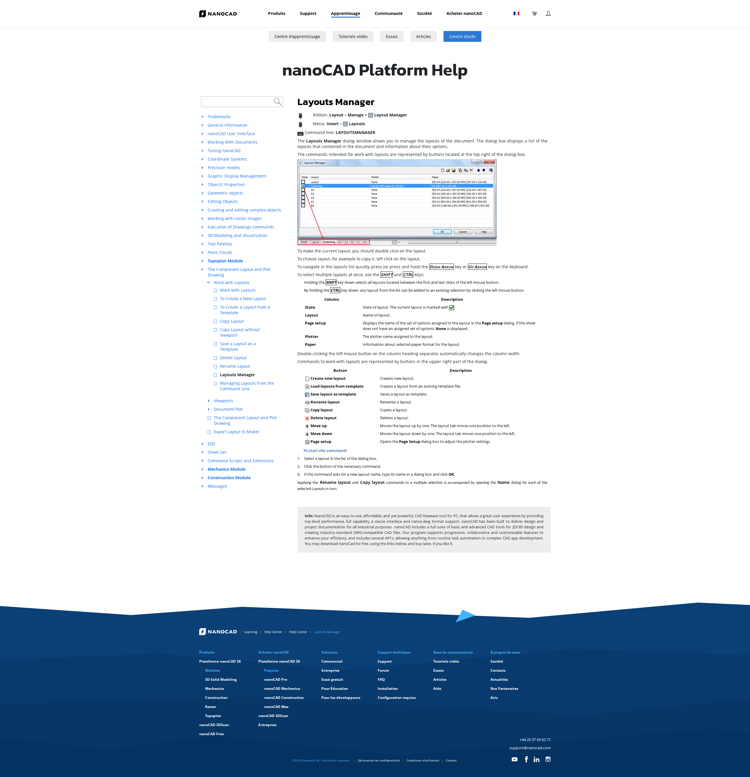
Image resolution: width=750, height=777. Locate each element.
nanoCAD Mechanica (282, 688)
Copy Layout (232, 321)
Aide (437, 688)
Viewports (223, 400)
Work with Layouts (232, 282)
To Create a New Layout (243, 298)
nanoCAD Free (211, 733)
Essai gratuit (332, 679)
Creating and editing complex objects (244, 210)
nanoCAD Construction (284, 697)
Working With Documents (233, 142)
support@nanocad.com (530, 747)
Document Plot (228, 409)
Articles (423, 36)
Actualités (499, 679)
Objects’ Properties (226, 184)
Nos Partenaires (504, 688)
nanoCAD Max (276, 706)
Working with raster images (235, 218)
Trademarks (219, 116)
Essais (392, 36)
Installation (388, 688)
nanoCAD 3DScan (214, 724)
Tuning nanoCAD (224, 150)
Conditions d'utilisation (423, 760)
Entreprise (267, 724)
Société (424, 13)
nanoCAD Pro (275, 679)
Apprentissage (345, 13)
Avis (494, 697)
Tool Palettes (220, 244)
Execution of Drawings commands (241, 227)
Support (308, 13)
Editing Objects (223, 201)
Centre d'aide (462, 36)
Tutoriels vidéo (353, 36)
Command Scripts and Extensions (241, 460)
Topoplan (213, 715)
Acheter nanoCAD (464, 13)
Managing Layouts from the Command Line (247, 385)
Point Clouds (220, 252)
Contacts (498, 670)
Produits (276, 13)
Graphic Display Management (237, 176)
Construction (216, 697)
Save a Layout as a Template (238, 346)
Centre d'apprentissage (297, 36)
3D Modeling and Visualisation (237, 235)
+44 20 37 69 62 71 (535, 739)
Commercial (331, 661)
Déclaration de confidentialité (379, 760)
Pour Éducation (334, 688)
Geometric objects (225, 193)
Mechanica (214, 688)
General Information (228, 125)
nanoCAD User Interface (231, 133)
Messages (217, 486)
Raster (210, 706)
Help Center (273, 632)
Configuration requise (397, 697)
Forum (383, 670)
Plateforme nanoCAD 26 (220, 661)
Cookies (451, 760)
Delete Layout (233, 357)
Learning (250, 632)
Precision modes (224, 167)
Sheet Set (217, 452)
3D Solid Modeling (221, 679)
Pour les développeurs (340, 697)
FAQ (381, 679)
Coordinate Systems (227, 159)
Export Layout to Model (236, 431)
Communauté (389, 13)
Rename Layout (235, 366)
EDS (211, 443)
